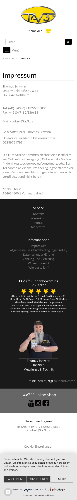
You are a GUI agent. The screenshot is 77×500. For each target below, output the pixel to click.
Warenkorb (38, 218)
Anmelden (35, 31)
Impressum (38, 246)
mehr (62, 479)
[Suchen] (68, 42)
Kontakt (38, 214)
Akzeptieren (39, 479)
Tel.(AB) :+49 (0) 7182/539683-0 (38, 427)
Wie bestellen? (38, 267)
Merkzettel (38, 227)
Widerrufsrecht (38, 263)
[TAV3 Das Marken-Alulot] (38, 14)
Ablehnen (15, 479)
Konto (38, 223)
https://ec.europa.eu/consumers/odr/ (38, 163)
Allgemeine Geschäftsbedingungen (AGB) (38, 250)
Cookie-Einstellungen (38, 446)
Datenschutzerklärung (38, 254)
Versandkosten (64, 381)
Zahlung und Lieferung (38, 259)
